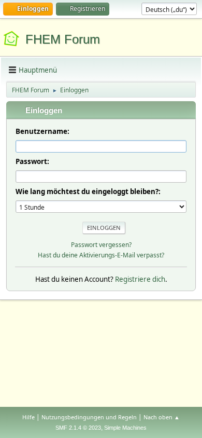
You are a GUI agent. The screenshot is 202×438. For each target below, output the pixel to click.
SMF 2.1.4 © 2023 (78, 428)
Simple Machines (125, 428)
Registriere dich (140, 279)
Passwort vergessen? (101, 244)
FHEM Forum (62, 39)
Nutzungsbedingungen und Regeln (89, 417)
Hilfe (28, 417)
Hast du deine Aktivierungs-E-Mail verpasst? (101, 255)
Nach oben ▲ (161, 417)
